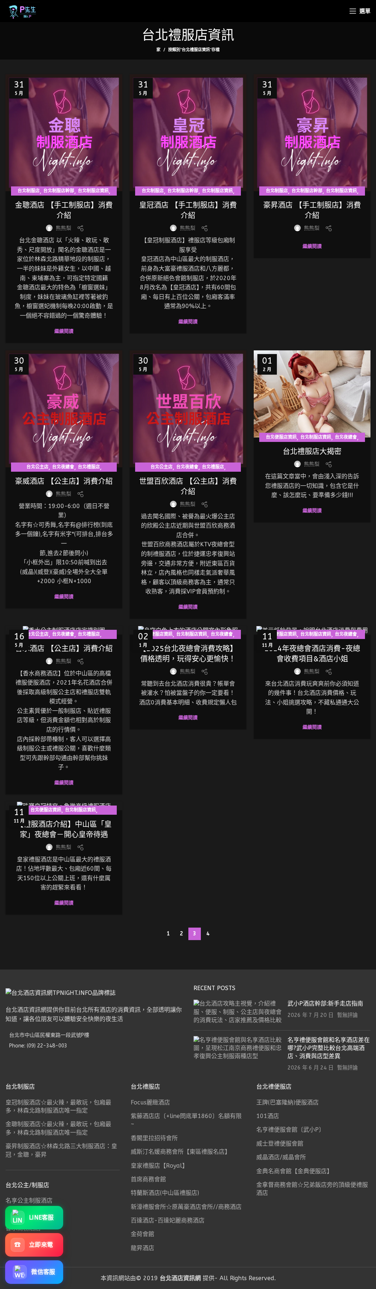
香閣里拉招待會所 (154, 1138)
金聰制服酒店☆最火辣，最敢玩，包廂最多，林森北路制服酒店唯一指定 (58, 1128)
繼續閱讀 (63, 331)
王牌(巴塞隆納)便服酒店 (287, 1102)
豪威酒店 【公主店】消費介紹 (64, 481)
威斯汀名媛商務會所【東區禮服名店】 (181, 1151)
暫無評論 (347, 1015)
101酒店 (267, 1116)
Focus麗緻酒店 (150, 1102)
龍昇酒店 (142, 1248)
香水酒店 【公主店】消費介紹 (64, 648)
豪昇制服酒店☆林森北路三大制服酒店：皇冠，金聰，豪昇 (61, 1150)
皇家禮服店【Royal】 (159, 1165)
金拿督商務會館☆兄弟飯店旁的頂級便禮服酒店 (312, 1188)
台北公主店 (37, 466)
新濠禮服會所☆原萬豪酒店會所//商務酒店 (186, 1206)
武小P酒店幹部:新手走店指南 (325, 1003)
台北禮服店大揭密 (312, 451)
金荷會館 (142, 1234)
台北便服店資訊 (281, 437)
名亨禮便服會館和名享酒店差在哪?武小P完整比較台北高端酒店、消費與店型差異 (329, 1048)
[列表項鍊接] (94, 1046)
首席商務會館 (148, 1179)
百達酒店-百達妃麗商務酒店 (168, 1220)
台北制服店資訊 (93, 190)
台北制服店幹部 (58, 190)
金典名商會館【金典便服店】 (294, 1171)
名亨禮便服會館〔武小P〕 (290, 1129)
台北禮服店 (89, 466)
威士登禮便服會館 (279, 1143)
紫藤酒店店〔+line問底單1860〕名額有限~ (186, 1120)
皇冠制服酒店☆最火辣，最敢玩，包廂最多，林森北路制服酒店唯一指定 (58, 1106)
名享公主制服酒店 (29, 1200)
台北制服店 (29, 190)
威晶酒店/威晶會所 (281, 1157)
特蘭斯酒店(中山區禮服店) (165, 1192)
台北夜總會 (63, 466)
